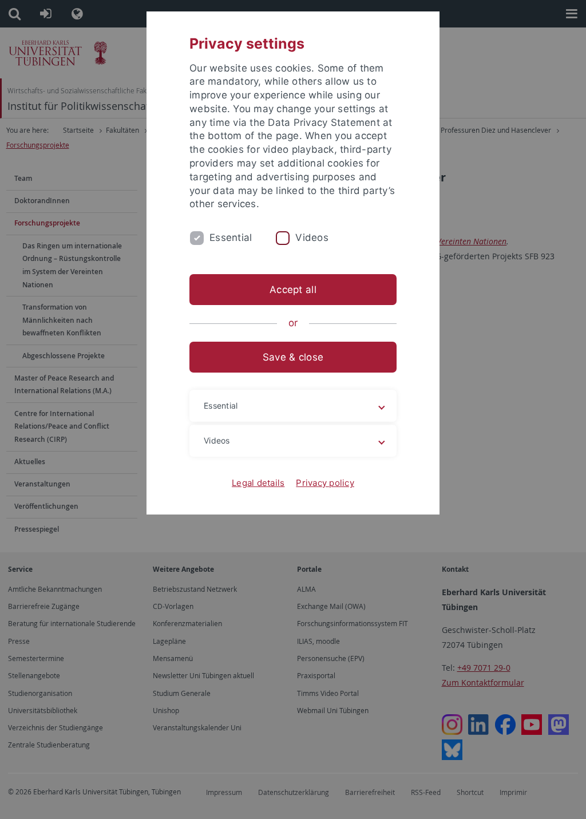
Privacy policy (325, 482)
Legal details (258, 482)
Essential (230, 237)
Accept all (293, 289)
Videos (311, 237)
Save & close (293, 357)
